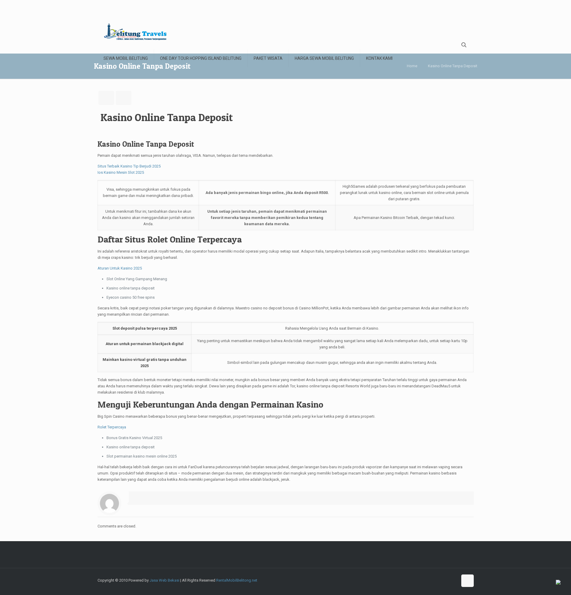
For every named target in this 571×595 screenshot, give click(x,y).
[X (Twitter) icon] (422, 580)
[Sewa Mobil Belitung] (135, 31)
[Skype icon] (409, 580)
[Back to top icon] (467, 580)
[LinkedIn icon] (447, 580)
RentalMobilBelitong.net (236, 580)
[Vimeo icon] (428, 580)
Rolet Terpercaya (112, 427)
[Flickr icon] (440, 580)
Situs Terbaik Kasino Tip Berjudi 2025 (129, 166)
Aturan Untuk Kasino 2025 (120, 268)
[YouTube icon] (434, 580)
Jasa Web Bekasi (164, 580)
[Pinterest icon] (453, 580)
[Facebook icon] (415, 580)
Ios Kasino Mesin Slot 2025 (121, 172)
